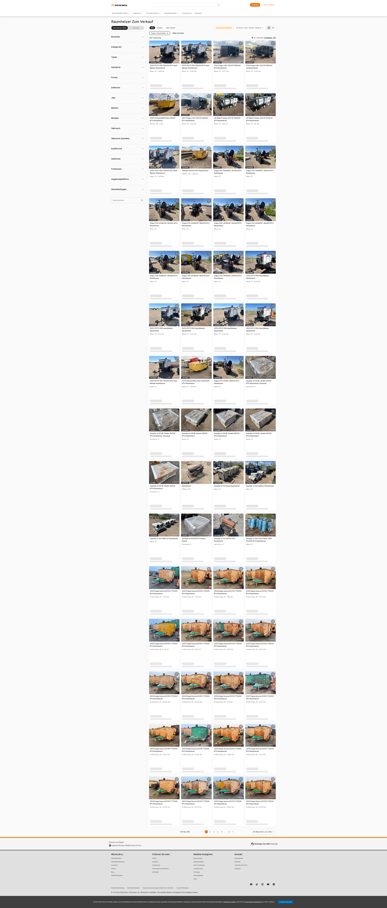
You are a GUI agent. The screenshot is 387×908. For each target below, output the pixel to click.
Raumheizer (186, 486)
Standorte (198, 13)
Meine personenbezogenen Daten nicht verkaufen (158, 888)
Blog (112, 872)
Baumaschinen (198, 858)
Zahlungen (155, 872)
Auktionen (136, 13)
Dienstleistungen (170, 13)
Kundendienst (239, 858)
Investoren (114, 865)
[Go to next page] (233, 831)
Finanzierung (186, 13)
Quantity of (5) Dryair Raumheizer (227, 486)
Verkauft (136, 28)
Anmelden (255, 5)
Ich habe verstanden (285, 902)
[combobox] (249, 28)
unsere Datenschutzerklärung (253, 902)
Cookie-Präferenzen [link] (182, 888)
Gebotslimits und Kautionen (160, 869)
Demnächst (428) (119, 28)
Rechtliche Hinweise (134, 888)
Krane (195, 879)
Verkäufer (155, 862)
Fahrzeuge (197, 872)
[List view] (273, 28)
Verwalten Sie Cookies (229, 902)
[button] (224, 28)
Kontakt (274, 844)
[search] (142, 200)
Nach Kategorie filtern (120, 13)
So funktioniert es (152, 13)
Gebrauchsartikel (199, 862)
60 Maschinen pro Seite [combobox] (262, 832)
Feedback (238, 869)
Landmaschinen (198, 869)
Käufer (154, 858)
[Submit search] (218, 5)
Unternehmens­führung (118, 862)
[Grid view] (268, 28)
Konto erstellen (268, 5)
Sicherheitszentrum (117, 875)
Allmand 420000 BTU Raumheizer (195, 171)
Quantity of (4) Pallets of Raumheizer (260, 486)
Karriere (113, 869)
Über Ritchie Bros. (116, 858)
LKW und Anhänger (199, 865)
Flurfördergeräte (198, 875)
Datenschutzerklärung (117, 888)
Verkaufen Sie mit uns (241, 865)
